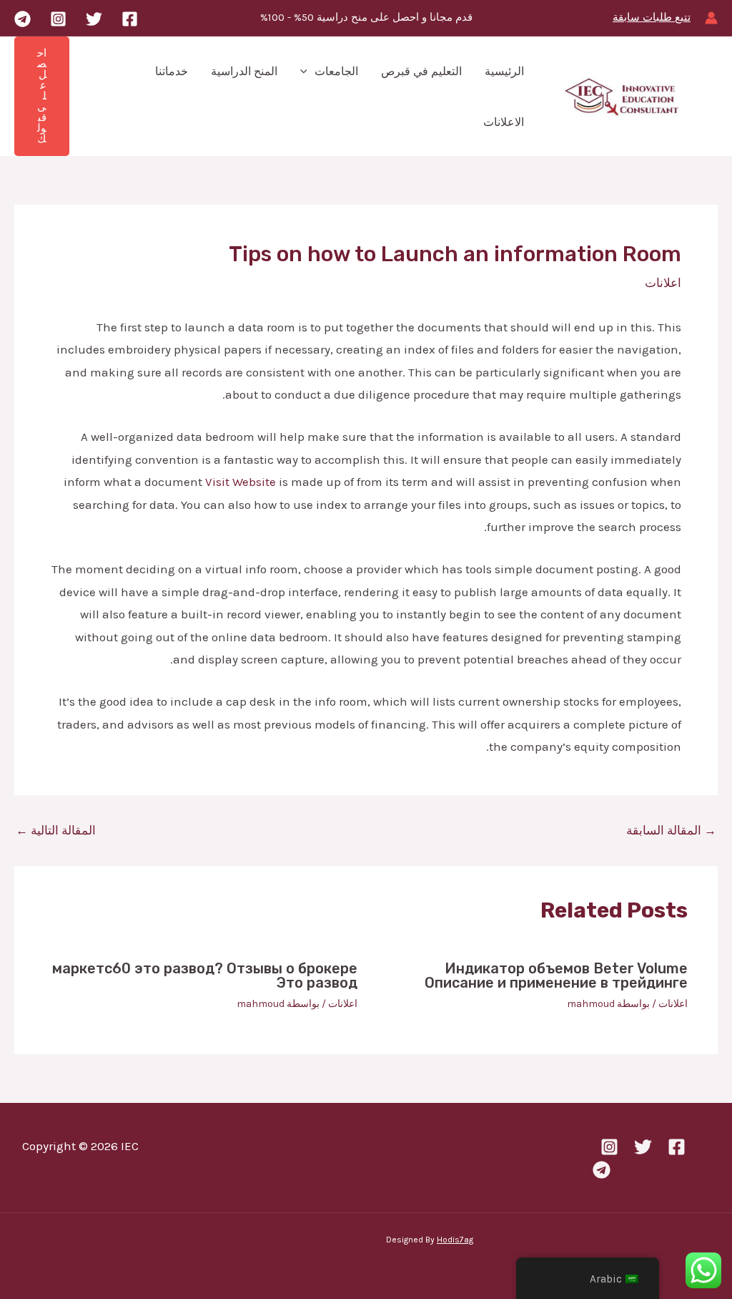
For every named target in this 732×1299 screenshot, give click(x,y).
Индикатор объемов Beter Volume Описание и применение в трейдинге (556, 975)
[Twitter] (94, 19)
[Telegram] (22, 19)
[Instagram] (58, 19)
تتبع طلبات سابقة (652, 17)
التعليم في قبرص (421, 71)
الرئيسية (504, 71)
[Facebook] (130, 19)
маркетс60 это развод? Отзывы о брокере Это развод (204, 975)
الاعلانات (503, 122)
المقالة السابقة (671, 830)
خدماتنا (171, 71)
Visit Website (240, 482)
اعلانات (663, 283)
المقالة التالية (56, 830)
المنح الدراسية (244, 71)
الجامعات (336, 71)
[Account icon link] (711, 17)
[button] (307, 71)
